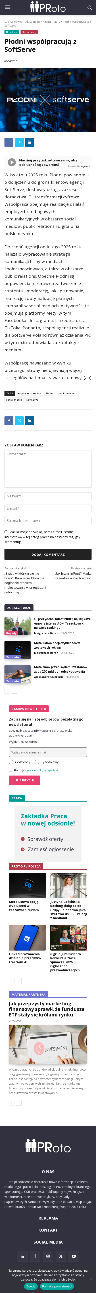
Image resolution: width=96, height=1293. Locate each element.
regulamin (30, 770)
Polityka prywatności (57, 1286)
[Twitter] (19, 142)
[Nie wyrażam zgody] (90, 1279)
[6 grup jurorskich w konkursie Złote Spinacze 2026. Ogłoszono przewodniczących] (68, 938)
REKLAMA (48, 1218)
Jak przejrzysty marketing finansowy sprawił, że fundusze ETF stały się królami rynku (47, 1009)
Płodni (49, 393)
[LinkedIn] (22, 1256)
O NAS (48, 1171)
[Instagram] (48, 1256)
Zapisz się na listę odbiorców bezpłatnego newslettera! (46, 722)
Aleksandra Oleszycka (49, 676)
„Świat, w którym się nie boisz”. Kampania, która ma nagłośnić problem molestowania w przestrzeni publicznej (25, 583)
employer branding (29, 393)
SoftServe (32, 399)
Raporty (11, 633)
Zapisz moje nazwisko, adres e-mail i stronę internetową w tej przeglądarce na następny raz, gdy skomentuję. (42, 537)
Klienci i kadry (51, 22)
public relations (67, 393)
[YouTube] (73, 1256)
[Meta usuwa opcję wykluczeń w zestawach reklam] (17, 650)
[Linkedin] (29, 142)
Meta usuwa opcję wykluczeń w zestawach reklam (24, 906)
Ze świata (12, 657)
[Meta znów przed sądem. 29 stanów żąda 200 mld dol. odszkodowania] (17, 674)
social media (14, 399)
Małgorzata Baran (46, 633)
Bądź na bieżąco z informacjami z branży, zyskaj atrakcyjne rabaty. (41, 733)
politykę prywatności (48, 770)
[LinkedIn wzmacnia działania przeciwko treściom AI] (27, 938)
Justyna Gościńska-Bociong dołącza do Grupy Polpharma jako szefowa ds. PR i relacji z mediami (68, 910)
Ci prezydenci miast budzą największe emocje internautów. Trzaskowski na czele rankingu (62, 623)
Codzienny (22, 762)
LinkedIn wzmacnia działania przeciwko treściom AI (25, 958)
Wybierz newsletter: (23, 741)
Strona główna (13, 22)
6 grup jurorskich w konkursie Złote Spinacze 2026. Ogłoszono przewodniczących (65, 962)
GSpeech (85, 166)
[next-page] (14, 691)
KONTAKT (48, 1230)
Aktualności (32, 22)
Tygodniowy (49, 762)
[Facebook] (8, 142)
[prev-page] (7, 691)
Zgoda (30, 1286)
